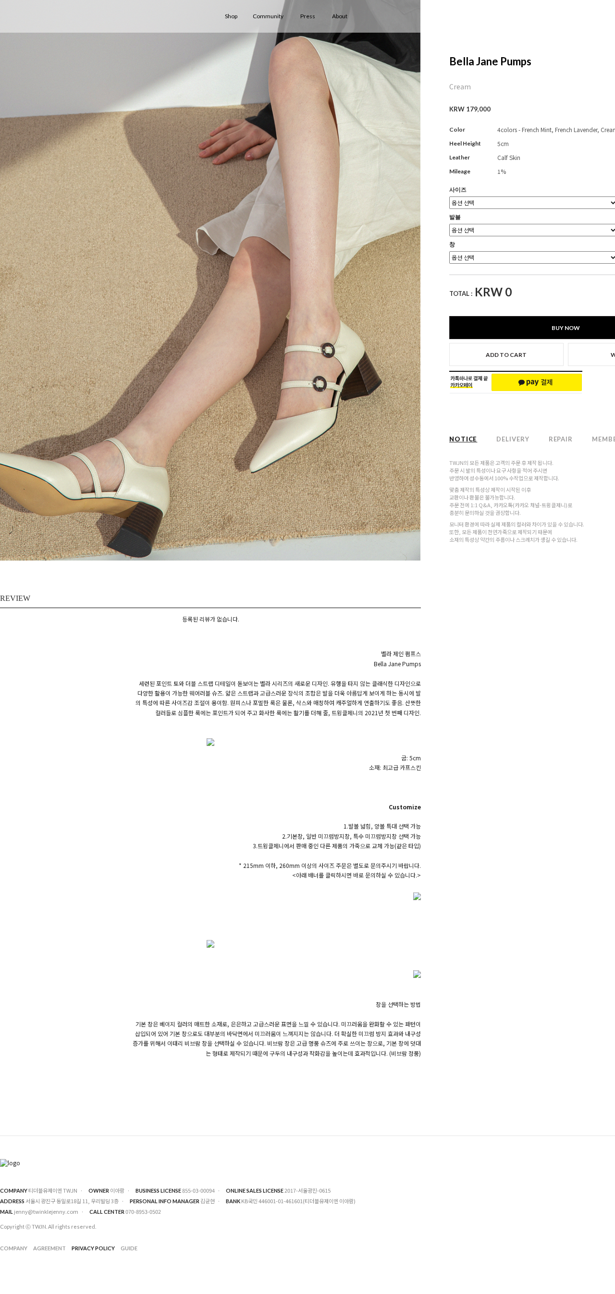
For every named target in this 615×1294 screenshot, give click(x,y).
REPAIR (561, 439)
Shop (231, 16)
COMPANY (13, 1248)
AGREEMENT (49, 1248)
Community (268, 16)
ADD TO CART (506, 354)
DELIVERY (512, 439)
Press (307, 16)
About (339, 16)
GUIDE (129, 1248)
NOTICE (463, 439)
